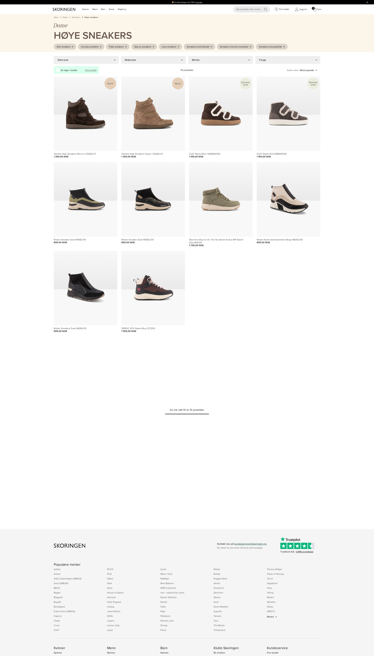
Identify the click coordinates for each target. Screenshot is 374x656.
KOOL (110, 615)
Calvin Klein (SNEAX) (64, 611)
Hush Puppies (114, 601)
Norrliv (163, 601)
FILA (109, 573)
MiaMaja (164, 578)
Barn (103, 9)
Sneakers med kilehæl (198, 46)
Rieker (217, 569)
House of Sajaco (115, 592)
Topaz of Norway (275, 573)
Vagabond (272, 583)
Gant (109, 583)
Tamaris (217, 615)
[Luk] (367, 2)
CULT (56, 630)
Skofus (217, 597)
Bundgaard (59, 606)
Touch (270, 578)
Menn (95, 9)
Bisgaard (58, 597)
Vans (269, 587)
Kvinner (85, 9)
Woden (270, 597)
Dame (65, 17)
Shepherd (219, 587)
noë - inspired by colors (172, 592)
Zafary (270, 606)
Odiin (163, 606)
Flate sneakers (116, 46)
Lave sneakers (169, 46)
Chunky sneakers (89, 46)
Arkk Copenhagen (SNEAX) (67, 578)
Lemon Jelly (113, 625)
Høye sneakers (91, 17)
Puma (163, 630)
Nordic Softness (168, 597)
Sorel (216, 601)
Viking (270, 592)
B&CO (57, 587)
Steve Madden (221, 606)
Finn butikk (272, 652)
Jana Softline (113, 611)
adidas (57, 569)
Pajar (162, 611)
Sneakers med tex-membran (234, 46)
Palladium (165, 615)
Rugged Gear (220, 578)
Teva (216, 620)
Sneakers (76, 17)
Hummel (111, 597)
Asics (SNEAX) (61, 583)
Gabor (110, 578)
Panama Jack (167, 620)
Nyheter (58, 652)
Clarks (57, 620)
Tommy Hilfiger (274, 569)
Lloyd (110, 630)
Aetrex (57, 573)
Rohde (217, 573)
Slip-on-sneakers (142, 46)
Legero (110, 620)
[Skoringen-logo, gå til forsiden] (64, 9)
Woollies (271, 601)
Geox (109, 587)
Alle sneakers (63, 46)
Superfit (217, 611)
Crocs (57, 625)
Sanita (217, 583)
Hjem (56, 17)
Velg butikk (91, 70)
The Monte (219, 625)
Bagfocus (122, 9)
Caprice (58, 615)
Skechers (218, 592)
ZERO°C (271, 611)
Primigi (163, 625)
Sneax (111, 9)
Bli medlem (219, 652)
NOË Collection (168, 587)
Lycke (163, 569)
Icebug (110, 606)
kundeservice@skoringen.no (250, 544)
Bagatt (57, 592)
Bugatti (57, 601)
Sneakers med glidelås (270, 46)
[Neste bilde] (111, 113)
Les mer (199, 2)
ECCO (110, 569)
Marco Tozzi (166, 573)
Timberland (219, 630)
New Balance (167, 583)
